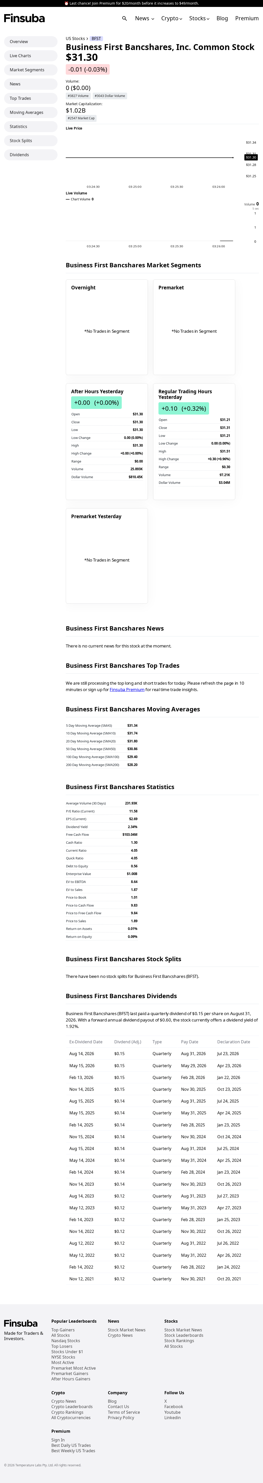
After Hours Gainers (70, 1379)
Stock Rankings (179, 1340)
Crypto (170, 18)
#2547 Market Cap (81, 118)
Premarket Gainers (69, 1373)
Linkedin (172, 1417)
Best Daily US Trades (71, 1445)
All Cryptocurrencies (71, 1417)
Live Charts (20, 55)
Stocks (197, 18)
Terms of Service (124, 1412)
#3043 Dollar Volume (110, 96)
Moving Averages (26, 112)
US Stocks (75, 38)
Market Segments (27, 70)
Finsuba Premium (127, 689)
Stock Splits (21, 140)
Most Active (62, 1362)
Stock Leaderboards (183, 1335)
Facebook (173, 1406)
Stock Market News (127, 1330)
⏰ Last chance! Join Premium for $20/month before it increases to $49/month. (131, 3)
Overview (19, 41)
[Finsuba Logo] (24, 18)
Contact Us (118, 1406)
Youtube (172, 1412)
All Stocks (60, 1335)
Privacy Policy (121, 1417)
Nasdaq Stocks (65, 1340)
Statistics (18, 126)
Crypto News (120, 1335)
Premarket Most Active (73, 1368)
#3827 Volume (78, 96)
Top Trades (20, 98)
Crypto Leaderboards (72, 1406)
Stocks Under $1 (67, 1351)
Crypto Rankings (67, 1412)
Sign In (58, 1440)
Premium (247, 18)
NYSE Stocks (63, 1357)
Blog (222, 18)
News (143, 18)
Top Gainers (63, 1330)
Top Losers (61, 1346)
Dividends (19, 155)
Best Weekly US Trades (73, 1450)
